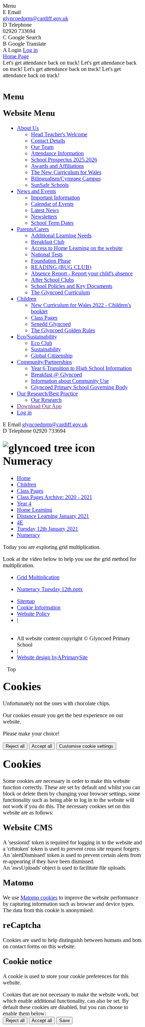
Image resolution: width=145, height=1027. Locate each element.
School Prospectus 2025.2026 (64, 160)
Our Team (42, 147)
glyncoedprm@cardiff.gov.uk (35, 18)
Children (26, 299)
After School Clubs (52, 280)
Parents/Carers (33, 229)
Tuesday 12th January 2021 (47, 529)
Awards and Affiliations (57, 166)
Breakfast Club (47, 242)
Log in (30, 50)
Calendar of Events (52, 204)
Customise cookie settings (86, 746)
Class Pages (44, 318)
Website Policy (33, 614)
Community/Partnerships (44, 362)
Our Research (46, 400)
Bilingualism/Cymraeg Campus (66, 179)
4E (20, 522)
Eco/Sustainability (37, 337)
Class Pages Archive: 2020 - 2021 (54, 497)
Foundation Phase (51, 261)
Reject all (15, 746)
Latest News (45, 210)
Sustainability (46, 349)
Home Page (16, 56)
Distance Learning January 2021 (53, 516)
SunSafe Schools (50, 185)
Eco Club (41, 343)
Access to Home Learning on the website (76, 248)
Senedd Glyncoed (51, 324)
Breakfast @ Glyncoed (56, 375)
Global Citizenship (51, 356)
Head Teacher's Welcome (59, 134)
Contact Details (48, 141)
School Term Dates (52, 223)
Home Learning (34, 510)
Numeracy (28, 535)
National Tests (47, 254)
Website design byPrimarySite (52, 657)
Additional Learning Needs (61, 235)
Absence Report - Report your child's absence (82, 273)
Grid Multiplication (38, 577)
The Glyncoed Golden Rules (63, 330)
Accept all (42, 746)
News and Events (36, 191)
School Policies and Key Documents (71, 286)
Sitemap (26, 601)
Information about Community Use (70, 381)
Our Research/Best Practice (47, 394)
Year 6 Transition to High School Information (81, 368)
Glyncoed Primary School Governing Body (79, 387)
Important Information (55, 198)
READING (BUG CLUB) (61, 267)
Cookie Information (39, 607)
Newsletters (44, 217)
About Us (28, 128)
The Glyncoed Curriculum (60, 292)
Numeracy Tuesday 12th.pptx (50, 589)
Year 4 (24, 503)
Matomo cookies (38, 898)
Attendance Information (57, 153)
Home (24, 478)
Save (64, 1020)
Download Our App (39, 406)
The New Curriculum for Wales (66, 172)
